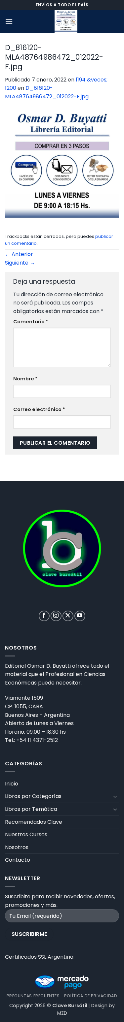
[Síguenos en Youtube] (79, 616)
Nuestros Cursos (26, 834)
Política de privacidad (90, 996)
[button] (9, 21)
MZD (62, 1013)
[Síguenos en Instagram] (56, 616)
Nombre (25, 378)
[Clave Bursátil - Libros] (66, 21)
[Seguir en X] (67, 616)
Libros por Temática (31, 809)
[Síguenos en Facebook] (44, 616)
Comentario (30, 321)
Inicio (11, 783)
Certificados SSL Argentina (39, 957)
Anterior (19, 254)
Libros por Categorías (33, 796)
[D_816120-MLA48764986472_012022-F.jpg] (62, 165)
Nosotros (16, 847)
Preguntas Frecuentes (33, 996)
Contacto (17, 860)
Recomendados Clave (33, 822)
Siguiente (20, 263)
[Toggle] (115, 796)
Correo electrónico (39, 409)
